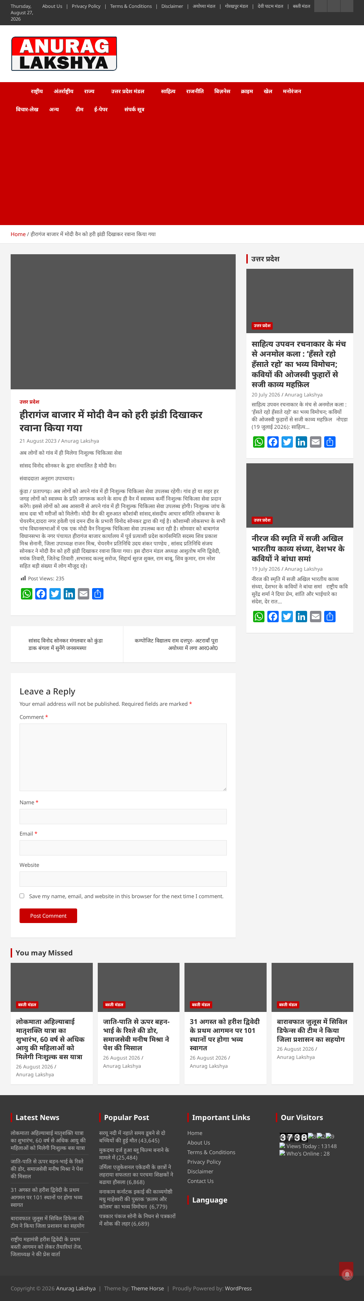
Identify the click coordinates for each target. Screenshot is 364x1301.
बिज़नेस (222, 91)
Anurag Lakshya (80, 440)
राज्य (89, 91)
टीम (80, 109)
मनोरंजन (292, 91)
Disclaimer (172, 6)
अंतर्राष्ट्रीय (64, 91)
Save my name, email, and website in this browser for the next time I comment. (126, 896)
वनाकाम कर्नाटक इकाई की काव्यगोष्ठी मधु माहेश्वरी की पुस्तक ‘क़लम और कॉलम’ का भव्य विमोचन (135, 1199)
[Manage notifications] (347, 1274)
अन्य (54, 109)
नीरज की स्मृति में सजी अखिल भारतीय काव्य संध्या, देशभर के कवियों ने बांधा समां (298, 548)
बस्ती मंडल (301, 6)
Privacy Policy (86, 6)
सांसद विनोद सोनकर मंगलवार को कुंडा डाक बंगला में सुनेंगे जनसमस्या (65, 644)
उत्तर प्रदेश (29, 401)
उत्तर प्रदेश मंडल (127, 91)
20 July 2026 (266, 394)
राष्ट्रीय (37, 91)
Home (194, 1132)
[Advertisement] (172, 172)
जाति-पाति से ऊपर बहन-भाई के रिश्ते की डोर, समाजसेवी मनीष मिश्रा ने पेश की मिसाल (136, 1034)
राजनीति (195, 91)
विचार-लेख (27, 109)
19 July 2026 (266, 568)
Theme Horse (147, 1288)
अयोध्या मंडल (204, 6)
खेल (268, 91)
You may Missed (44, 953)
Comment (34, 716)
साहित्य (168, 91)
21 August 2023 (38, 440)
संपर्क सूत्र (134, 109)
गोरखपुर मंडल (236, 6)
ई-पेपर (101, 109)
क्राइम (247, 91)
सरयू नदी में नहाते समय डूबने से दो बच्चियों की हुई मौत (132, 1136)
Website (29, 864)
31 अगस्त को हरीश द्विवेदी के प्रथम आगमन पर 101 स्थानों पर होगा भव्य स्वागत (225, 1034)
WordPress (238, 1288)
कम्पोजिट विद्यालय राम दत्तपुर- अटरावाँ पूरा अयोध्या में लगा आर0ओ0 (176, 644)
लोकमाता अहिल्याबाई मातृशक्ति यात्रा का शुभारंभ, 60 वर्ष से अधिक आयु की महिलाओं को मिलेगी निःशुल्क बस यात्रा (50, 1039)
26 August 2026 (34, 1066)
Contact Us (200, 1180)
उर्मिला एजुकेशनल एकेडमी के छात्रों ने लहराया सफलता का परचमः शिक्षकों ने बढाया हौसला (136, 1174)
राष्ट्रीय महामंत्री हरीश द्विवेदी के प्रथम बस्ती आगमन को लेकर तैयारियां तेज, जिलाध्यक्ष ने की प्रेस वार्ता (46, 1247)
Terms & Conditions (131, 6)
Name (29, 802)
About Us (52, 6)
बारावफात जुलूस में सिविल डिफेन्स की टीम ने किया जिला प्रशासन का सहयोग (312, 1030)
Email (28, 833)
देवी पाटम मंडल (270, 6)
